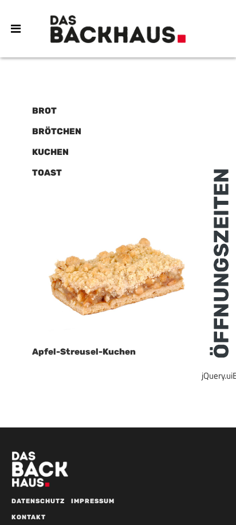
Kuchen (50, 152)
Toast (47, 173)
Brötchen (56, 131)
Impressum (93, 501)
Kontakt (28, 517)
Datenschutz (38, 501)
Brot (44, 111)
